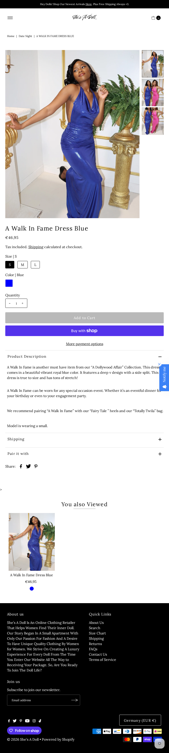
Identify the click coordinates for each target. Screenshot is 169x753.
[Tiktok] (40, 721)
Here (89, 4)
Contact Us (98, 654)
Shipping (35, 247)
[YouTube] (27, 721)
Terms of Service (102, 659)
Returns (95, 643)
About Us (96, 622)
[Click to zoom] (132, 57)
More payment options (84, 344)
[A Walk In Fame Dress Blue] (32, 542)
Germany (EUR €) (140, 720)
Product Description (26, 356)
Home (11, 36)
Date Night (25, 36)
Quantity (12, 295)
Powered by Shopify (58, 739)
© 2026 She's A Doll (23, 739)
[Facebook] (9, 721)
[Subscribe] (74, 700)
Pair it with (18, 453)
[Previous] (12, 57)
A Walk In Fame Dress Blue (31, 575)
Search (94, 628)
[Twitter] (15, 721)
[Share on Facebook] (21, 466)
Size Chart (97, 633)
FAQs (93, 649)
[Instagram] (34, 721)
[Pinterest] (21, 721)
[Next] (23, 57)
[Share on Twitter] (28, 466)
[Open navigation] (10, 17)
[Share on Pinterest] (36, 466)
